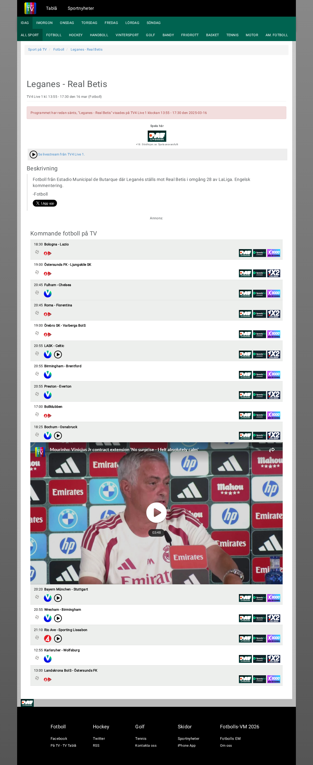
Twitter (99, 738)
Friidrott (190, 35)
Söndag (154, 23)
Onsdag (67, 23)
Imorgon (44, 23)
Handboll (99, 35)
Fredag (111, 23)
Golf (150, 35)
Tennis (232, 35)
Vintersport (127, 35)
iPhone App (187, 745)
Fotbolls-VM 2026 (239, 727)
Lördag (132, 23)
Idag (25, 23)
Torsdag (89, 23)
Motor (252, 35)
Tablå (51, 8)
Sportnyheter (81, 8)
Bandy (168, 35)
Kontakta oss (145, 745)
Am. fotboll (277, 35)
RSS (96, 745)
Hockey (76, 35)
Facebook (59, 738)
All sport (30, 35)
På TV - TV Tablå (64, 745)
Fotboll (54, 35)
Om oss (226, 745)
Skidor (185, 727)
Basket (212, 35)
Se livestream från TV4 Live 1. (61, 154)
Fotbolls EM (230, 738)
